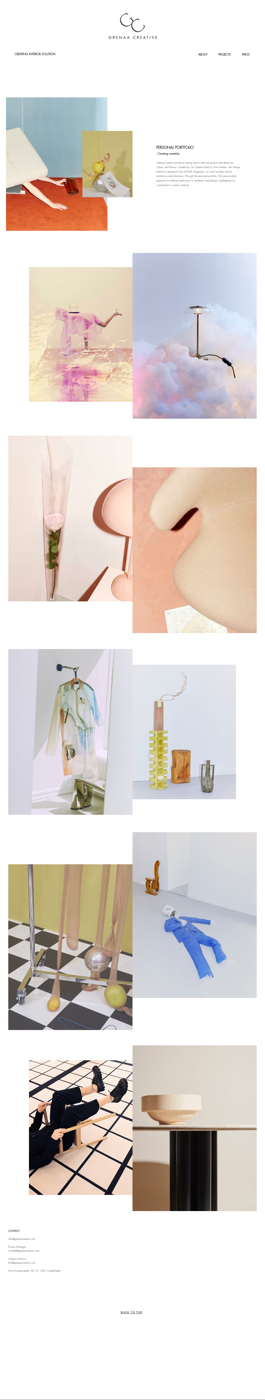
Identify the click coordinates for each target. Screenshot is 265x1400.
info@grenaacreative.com (21, 1239)
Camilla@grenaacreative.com (23, 1251)
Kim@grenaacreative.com (21, 1263)
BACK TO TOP (131, 1312)
